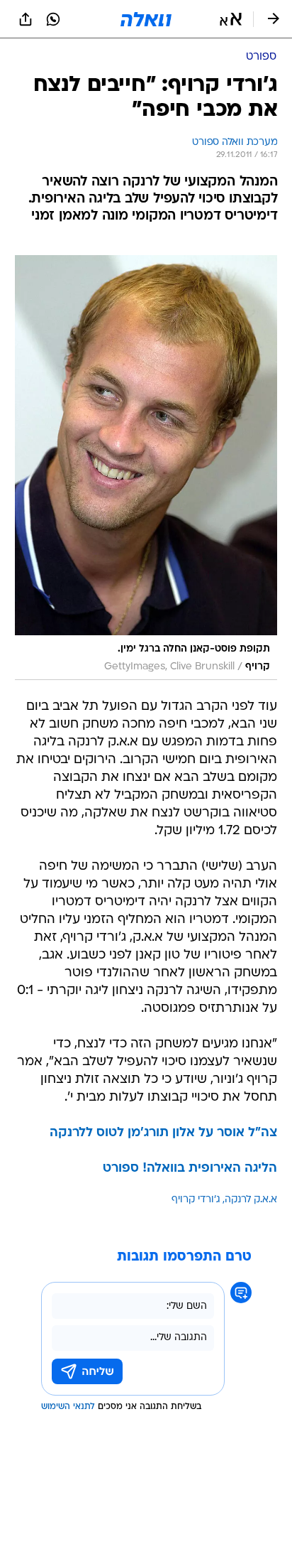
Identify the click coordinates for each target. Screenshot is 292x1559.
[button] (231, 19)
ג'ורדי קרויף (196, 1199)
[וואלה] (146, 19)
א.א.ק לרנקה (251, 1199)
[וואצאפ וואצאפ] (53, 19)
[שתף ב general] (25, 19)
